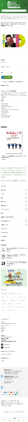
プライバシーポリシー (5, 325)
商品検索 (3, 240)
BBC (3, 296)
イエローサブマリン (10, 306)
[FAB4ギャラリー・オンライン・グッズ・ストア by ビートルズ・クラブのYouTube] (10, 354)
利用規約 (3, 330)
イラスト (3, 310)
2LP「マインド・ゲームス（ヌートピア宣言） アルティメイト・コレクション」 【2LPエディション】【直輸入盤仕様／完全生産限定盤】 (16, 262)
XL (24, 296)
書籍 (2, 197)
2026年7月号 (4, 293)
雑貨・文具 (3, 201)
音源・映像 (3, 190)
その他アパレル (5, 300)
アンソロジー (18, 303)
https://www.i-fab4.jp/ (8, 379)
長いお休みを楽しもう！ (6, 220)
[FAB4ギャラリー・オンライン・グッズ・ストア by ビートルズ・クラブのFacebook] (1, 354)
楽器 (2, 213)
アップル (3, 303)
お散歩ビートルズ (4, 224)
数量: (2, 72)
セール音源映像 (14, 180)
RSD (20, 296)
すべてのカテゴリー (5, 232)
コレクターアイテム (5, 209)
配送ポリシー (3, 328)
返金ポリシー (3, 326)
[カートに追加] (3, 164)
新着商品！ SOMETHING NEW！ (7, 217)
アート (3, 306)
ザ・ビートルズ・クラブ (12, 411)
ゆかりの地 (22, 300)
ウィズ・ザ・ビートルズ (12, 310)
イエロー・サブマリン (21, 306)
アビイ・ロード (11, 303)
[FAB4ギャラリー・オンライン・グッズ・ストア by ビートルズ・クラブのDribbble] (6, 354)
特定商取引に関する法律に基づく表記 (8, 323)
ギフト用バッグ (4, 228)
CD (7, 296)
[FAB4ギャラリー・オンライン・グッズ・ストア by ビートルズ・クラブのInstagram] (8, 354)
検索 (2, 331)
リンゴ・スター (22, 180)
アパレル (3, 193)
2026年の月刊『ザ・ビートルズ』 (15, 293)
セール (8, 180)
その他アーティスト (14, 300)
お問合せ (3, 321)
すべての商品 (3, 236)
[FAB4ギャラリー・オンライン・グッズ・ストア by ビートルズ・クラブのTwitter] (3, 354)
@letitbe (2, 360)
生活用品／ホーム (4, 205)
